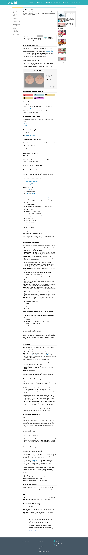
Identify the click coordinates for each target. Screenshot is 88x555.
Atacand (50, 197)
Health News (40, 2)
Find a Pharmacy (30, 2)
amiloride (28, 184)
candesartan (45, 197)
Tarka (25, 125)
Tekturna (31, 196)
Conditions (57, 2)
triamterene (28, 183)
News (60, 11)
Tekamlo (39, 354)
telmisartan (37, 199)
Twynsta (46, 199)
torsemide (28, 193)
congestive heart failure (33, 108)
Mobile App (40, 541)
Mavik (25, 124)
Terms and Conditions (42, 545)
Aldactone (35, 181)
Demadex (33, 193)
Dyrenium (34, 183)
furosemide (28, 189)
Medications (49, 2)
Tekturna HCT (45, 354)
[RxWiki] (12, 2)
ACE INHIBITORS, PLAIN (29, 135)
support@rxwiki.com (32, 530)
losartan (26, 199)
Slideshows (72, 11)
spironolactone (29, 181)
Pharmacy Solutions (75, 2)
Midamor (32, 184)
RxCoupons (65, 2)
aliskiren (26, 196)
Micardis (42, 199)
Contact (39, 548)
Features (66, 11)
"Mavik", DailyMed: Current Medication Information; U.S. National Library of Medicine (44, 533)
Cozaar (30, 199)
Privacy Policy (41, 547)
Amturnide (34, 354)
